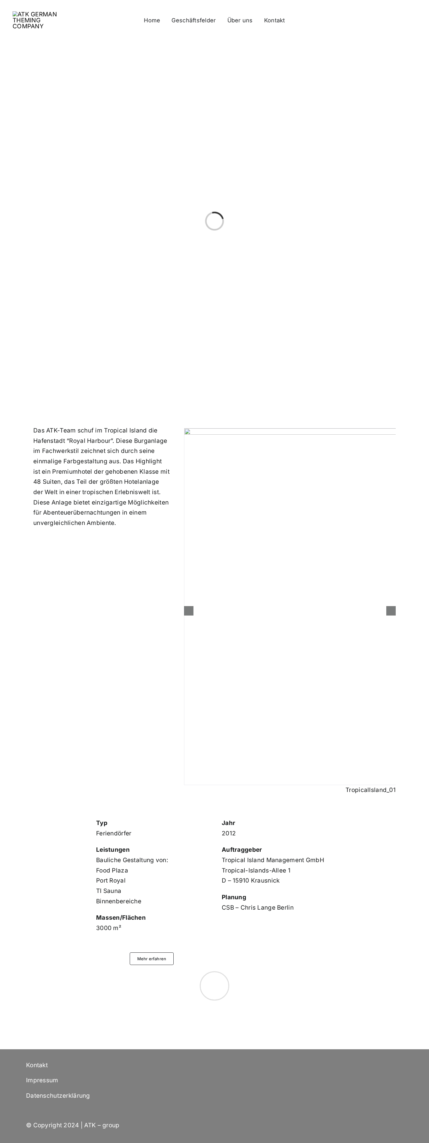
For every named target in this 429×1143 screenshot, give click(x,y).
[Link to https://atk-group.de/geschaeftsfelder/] (214, 986)
